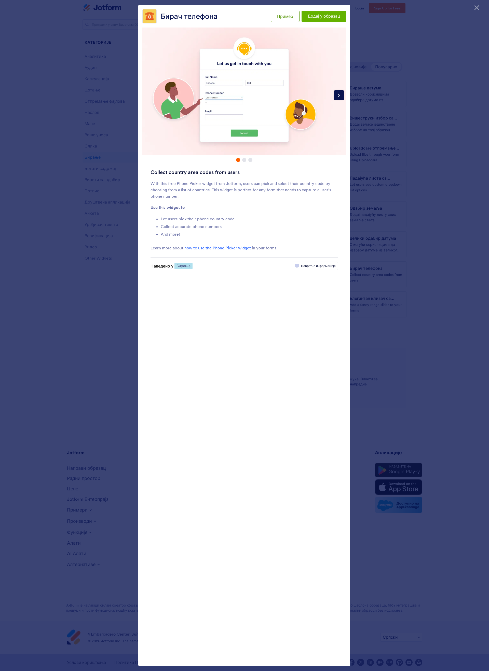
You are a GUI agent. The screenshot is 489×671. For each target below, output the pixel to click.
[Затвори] (476, 7)
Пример (285, 16)
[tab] (238, 160)
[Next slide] (339, 95)
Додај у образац (324, 16)
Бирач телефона (189, 16)
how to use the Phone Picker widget (217, 247)
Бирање (183, 266)
